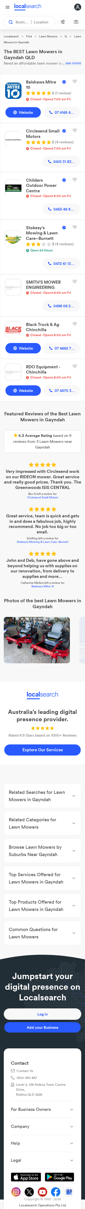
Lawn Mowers (48, 36)
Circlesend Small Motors (42, 497)
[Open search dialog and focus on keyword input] (8, 22)
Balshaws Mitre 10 (42, 586)
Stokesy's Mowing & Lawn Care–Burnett (42, 542)
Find (29, 36)
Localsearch (11, 36)
